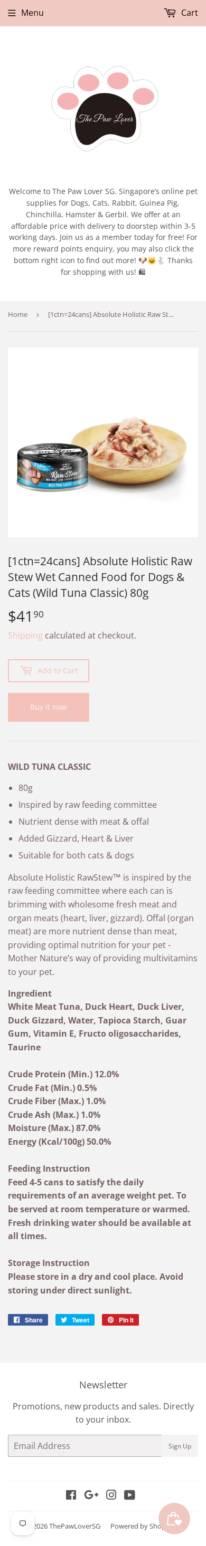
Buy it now (48, 707)
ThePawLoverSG (74, 1526)
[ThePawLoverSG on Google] (91, 1496)
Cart (188, 12)
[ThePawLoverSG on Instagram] (111, 1496)
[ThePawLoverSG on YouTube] (129, 1496)
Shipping (25, 635)
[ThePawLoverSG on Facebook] (71, 1496)
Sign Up (179, 1446)
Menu (32, 12)
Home (17, 314)
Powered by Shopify (141, 1526)
